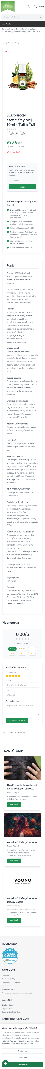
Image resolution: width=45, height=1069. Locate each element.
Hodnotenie (11, 672)
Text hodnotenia (12, 701)
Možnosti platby (8, 979)
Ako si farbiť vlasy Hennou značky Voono (22, 900)
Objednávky (7, 1008)
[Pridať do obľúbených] (6, 50)
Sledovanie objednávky (11, 1012)
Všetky (12, 649)
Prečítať (14, 805)
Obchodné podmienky (11, 982)
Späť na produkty (12, 43)
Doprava (5, 975)
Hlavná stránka (7, 29)
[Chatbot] (5, 1063)
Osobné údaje (7, 1005)
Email (8, 691)
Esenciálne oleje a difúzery (27, 29)
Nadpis (8, 680)
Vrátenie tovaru (8, 989)
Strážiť (22, 187)
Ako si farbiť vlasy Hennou (22, 842)
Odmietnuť (22, 1058)
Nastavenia (22, 1051)
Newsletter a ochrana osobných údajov (18, 993)
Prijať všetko (23, 1064)
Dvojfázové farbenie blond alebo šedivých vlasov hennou (22, 787)
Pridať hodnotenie (17, 720)
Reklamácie (6, 986)
